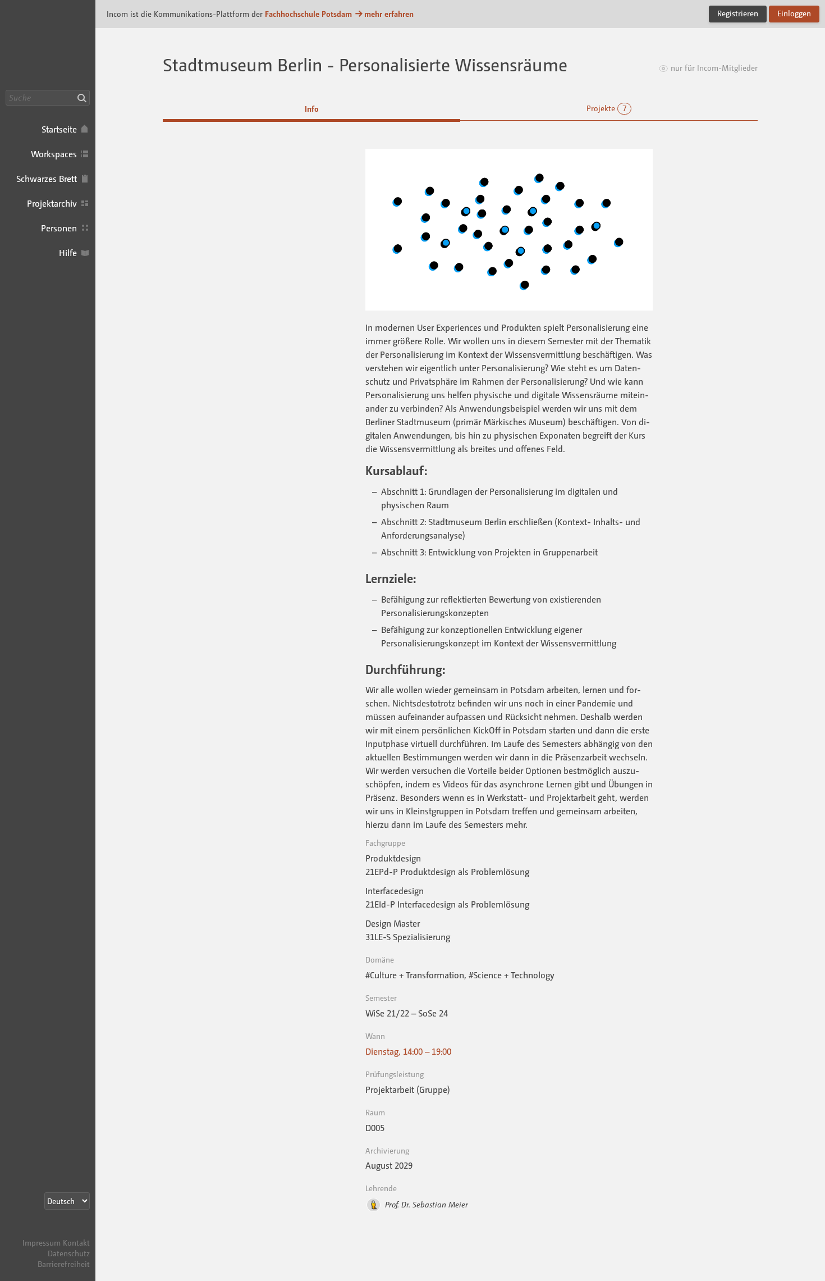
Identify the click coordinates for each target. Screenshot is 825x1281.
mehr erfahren (389, 14)
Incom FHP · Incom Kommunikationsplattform (48, 45)
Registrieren (737, 13)
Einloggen (794, 13)
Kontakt (76, 1242)
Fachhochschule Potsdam (308, 14)
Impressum (41, 1242)
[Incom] (70, 1232)
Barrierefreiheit (64, 1264)
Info (312, 108)
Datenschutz (69, 1253)
